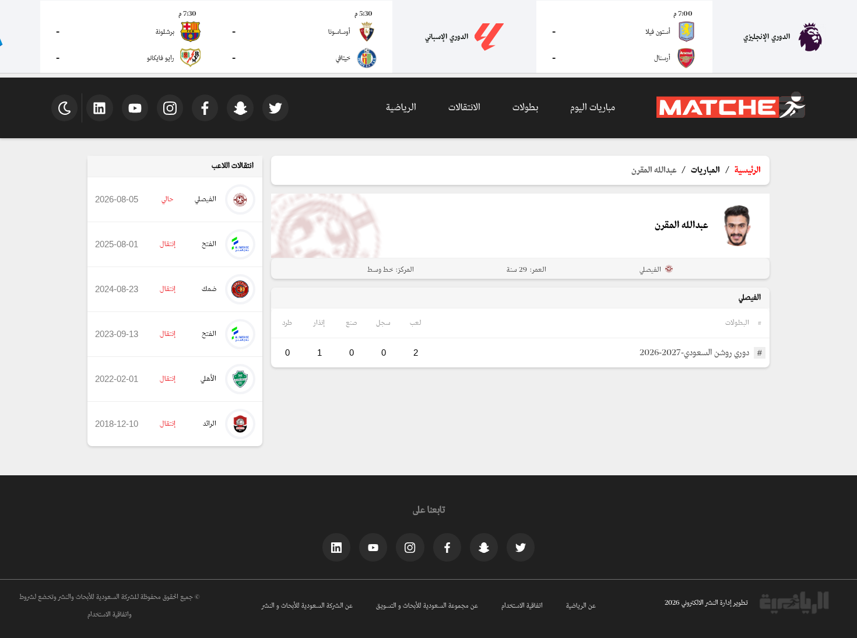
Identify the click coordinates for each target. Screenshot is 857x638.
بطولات (525, 107)
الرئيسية (748, 170)
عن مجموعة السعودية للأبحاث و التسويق (427, 606)
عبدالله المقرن (653, 170)
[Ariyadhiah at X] (521, 547)
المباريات (705, 170)
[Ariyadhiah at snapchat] (484, 547)
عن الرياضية (581, 606)
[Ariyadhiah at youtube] (373, 547)
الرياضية (401, 107)
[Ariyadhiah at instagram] (410, 547)
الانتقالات (464, 107)
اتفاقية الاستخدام (522, 606)
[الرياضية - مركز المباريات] (731, 116)
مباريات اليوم (592, 107)
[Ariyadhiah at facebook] (447, 547)
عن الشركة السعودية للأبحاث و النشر (307, 606)
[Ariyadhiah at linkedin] (336, 547)
